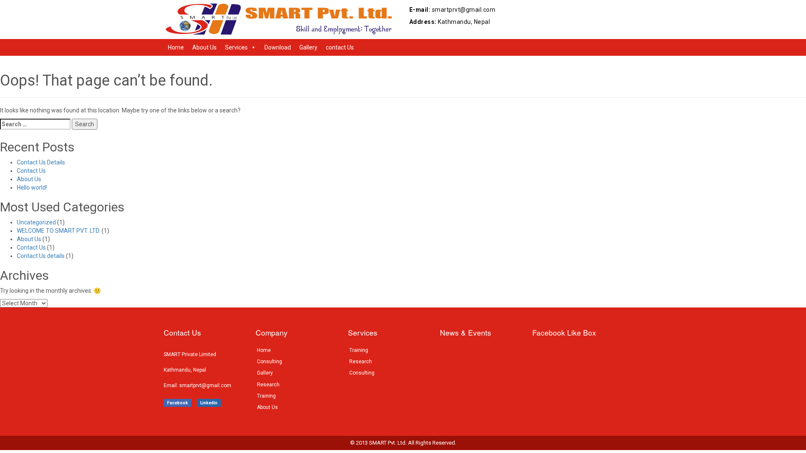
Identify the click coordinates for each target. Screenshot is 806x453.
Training (266, 396)
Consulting (269, 361)
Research (268, 385)
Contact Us (31, 170)
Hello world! (32, 187)
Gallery (308, 47)
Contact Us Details (41, 162)
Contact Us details (41, 256)
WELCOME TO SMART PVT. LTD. (58, 230)
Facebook (177, 403)
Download (277, 47)
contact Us (340, 47)
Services (236, 47)
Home (176, 47)
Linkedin (208, 403)
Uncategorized (36, 222)
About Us (204, 47)
